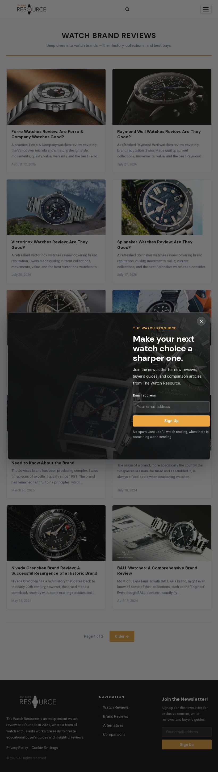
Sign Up (171, 421)
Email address (144, 395)
